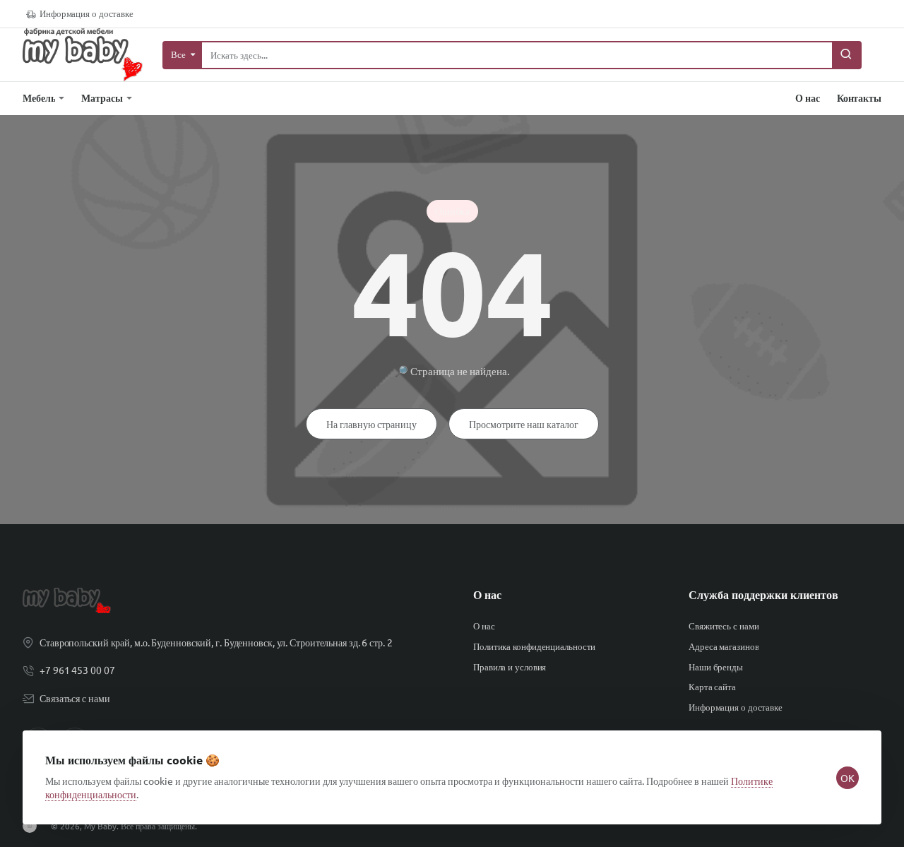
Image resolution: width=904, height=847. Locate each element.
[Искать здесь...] (846, 55)
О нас (487, 595)
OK (847, 777)
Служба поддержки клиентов (763, 595)
